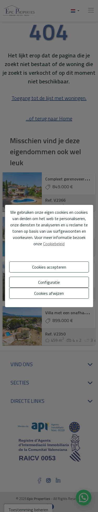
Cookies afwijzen (49, 293)
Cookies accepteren (49, 267)
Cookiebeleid (54, 244)
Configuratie (49, 282)
